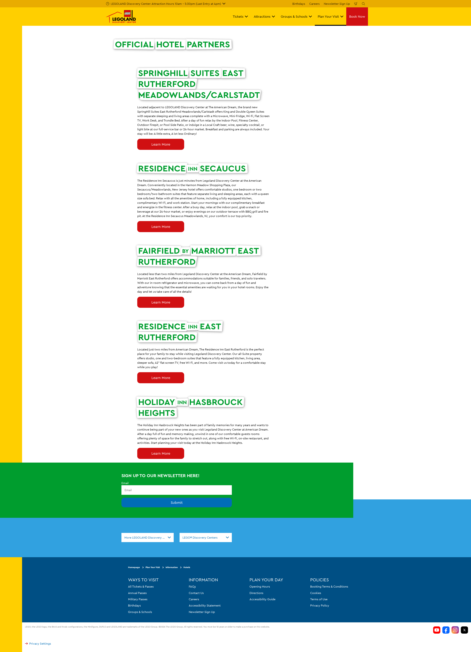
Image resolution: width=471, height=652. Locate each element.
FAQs (192, 586)
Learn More (160, 144)
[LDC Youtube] (436, 630)
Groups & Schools (140, 612)
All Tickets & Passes (141, 586)
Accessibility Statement (205, 605)
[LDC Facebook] (446, 630)
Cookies (315, 593)
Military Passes (137, 599)
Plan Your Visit (153, 567)
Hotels (186, 567)
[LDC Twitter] (464, 630)
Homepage (134, 567)
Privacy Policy (319, 605)
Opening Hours (259, 586)
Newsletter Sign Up (337, 4)
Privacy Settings (40, 643)
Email (125, 483)
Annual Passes (137, 593)
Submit (177, 502)
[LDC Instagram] (455, 630)
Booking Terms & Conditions (329, 586)
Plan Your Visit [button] (328, 16)
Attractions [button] (262, 16)
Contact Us (196, 593)
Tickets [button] (238, 16)
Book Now (357, 16)
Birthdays (298, 4)
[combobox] (147, 537)
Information (172, 567)
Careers (314, 4)
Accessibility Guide (262, 599)
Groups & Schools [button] (294, 16)
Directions (256, 593)
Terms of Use (318, 599)
